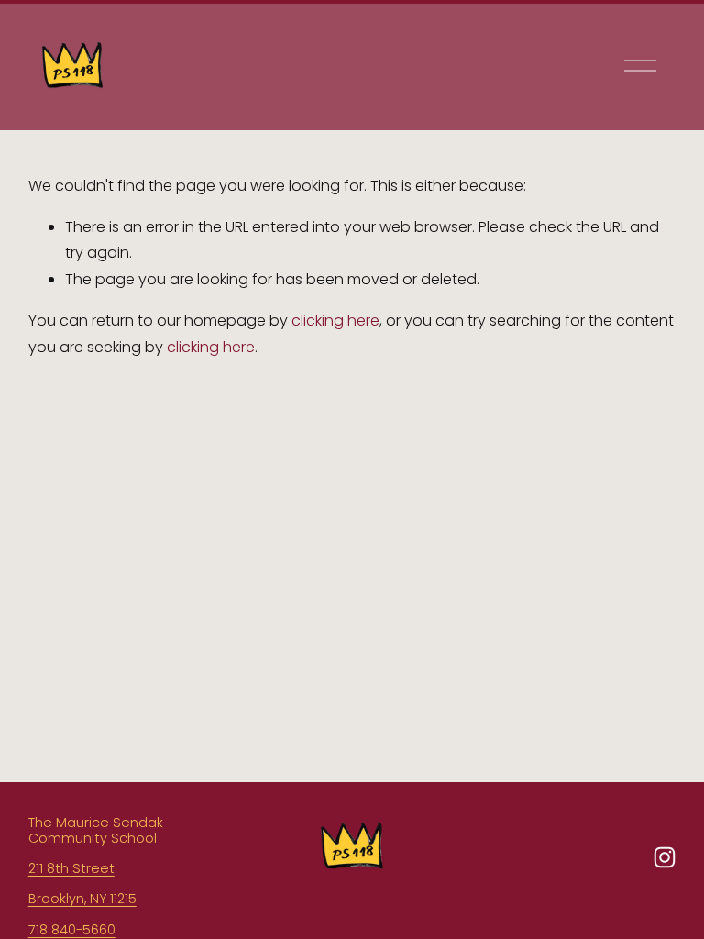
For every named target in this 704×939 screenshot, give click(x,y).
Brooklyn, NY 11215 (82, 899)
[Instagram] (665, 857)
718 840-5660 (72, 930)
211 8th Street (71, 869)
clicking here (336, 320)
